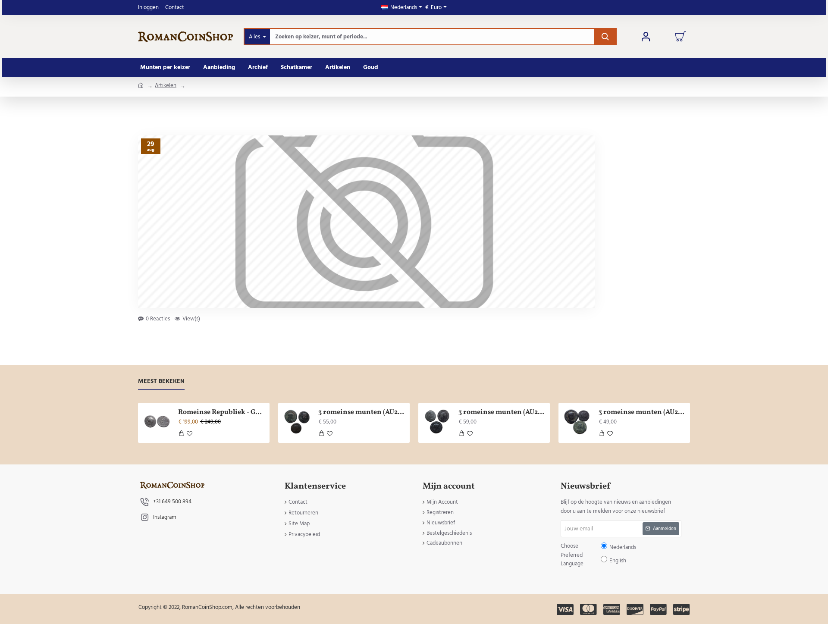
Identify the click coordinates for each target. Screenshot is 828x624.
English (440, 318)
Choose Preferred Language (369, 318)
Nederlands (418, 318)
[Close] (487, 249)
